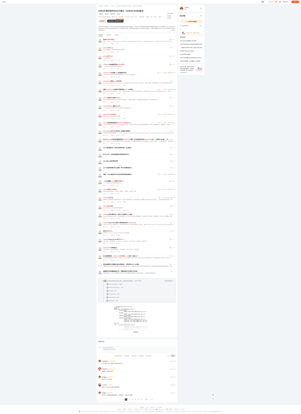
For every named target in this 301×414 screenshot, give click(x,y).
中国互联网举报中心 (159, 411)
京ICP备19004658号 (98, 411)
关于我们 (119, 409)
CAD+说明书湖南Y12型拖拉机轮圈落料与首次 (191, 44)
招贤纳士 (125, 409)
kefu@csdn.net (161, 409)
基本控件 (112, 14)
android (101, 14)
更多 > (201, 15)
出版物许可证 (194, 411)
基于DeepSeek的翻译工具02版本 (188, 40)
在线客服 (170, 409)
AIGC (155, 16)
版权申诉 (189, 411)
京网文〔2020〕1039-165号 (110, 411)
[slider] (105, 356)
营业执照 (200, 411)
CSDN (147, 407)
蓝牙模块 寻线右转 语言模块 (187, 51)
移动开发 (106, 6)
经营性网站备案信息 (121, 411)
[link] (100, 6)
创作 (295, 2)
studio (106, 14)
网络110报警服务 (150, 411)
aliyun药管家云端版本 (185, 54)
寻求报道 (136, 409)
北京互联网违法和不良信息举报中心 (134, 411)
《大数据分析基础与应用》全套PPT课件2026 (191, 47)
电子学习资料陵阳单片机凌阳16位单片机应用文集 (191, 57)
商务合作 (130, 409)
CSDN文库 (152, 407)
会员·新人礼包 (271, 2)
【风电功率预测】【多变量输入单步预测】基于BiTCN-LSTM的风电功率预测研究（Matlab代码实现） (191, 61)
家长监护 (144, 411)
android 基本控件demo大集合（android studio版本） (121, 11)
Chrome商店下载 (168, 411)
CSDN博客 (158, 407)
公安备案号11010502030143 (86, 411)
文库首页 (100, 6)
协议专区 (141, 409)
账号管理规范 (176, 411)
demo (118, 14)
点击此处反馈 (183, 72)
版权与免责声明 (183, 411)
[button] (173, 30)
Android (112, 6)
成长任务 (285, 2)
